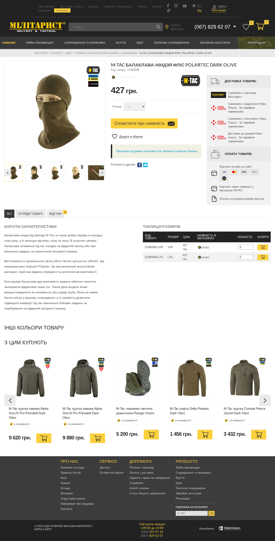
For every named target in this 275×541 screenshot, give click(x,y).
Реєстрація (219, 10)
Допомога (45, 10)
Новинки (8, 42)
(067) (152, 535)
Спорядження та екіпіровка (84, 42)
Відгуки (56, 213)
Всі (9, 213)
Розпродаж (256, 42)
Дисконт (94, 6)
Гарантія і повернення (118, 6)
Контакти (62, 10)
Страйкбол (136, 483)
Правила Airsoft (71, 472)
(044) (152, 531)
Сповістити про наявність (140, 123)
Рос (199, 6)
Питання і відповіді (142, 467)
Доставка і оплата (71, 6)
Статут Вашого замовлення (147, 493)
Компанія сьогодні (72, 467)
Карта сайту (43, 529)
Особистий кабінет (112, 472)
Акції (64, 477)
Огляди (157, 6)
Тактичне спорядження (171, 42)
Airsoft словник (139, 488)
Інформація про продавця (77, 503)
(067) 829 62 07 (213, 27)
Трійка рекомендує (40, 42)
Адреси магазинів (177, 26)
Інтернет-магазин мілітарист (71, 526)
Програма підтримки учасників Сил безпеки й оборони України (156, 151)
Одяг (140, 42)
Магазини (67, 493)
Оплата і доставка (141, 472)
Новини (142, 6)
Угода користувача (73, 498)
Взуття (121, 42)
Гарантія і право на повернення (150, 477)
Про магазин (47, 6)
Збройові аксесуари (215, 42)
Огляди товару (30, 213)
